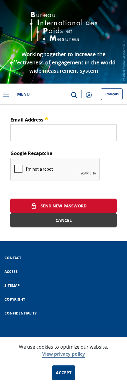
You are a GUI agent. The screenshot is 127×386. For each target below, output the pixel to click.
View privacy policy (63, 354)
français (112, 93)
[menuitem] (12, 257)
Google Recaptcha (31, 153)
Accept (63, 372)
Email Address (29, 119)
